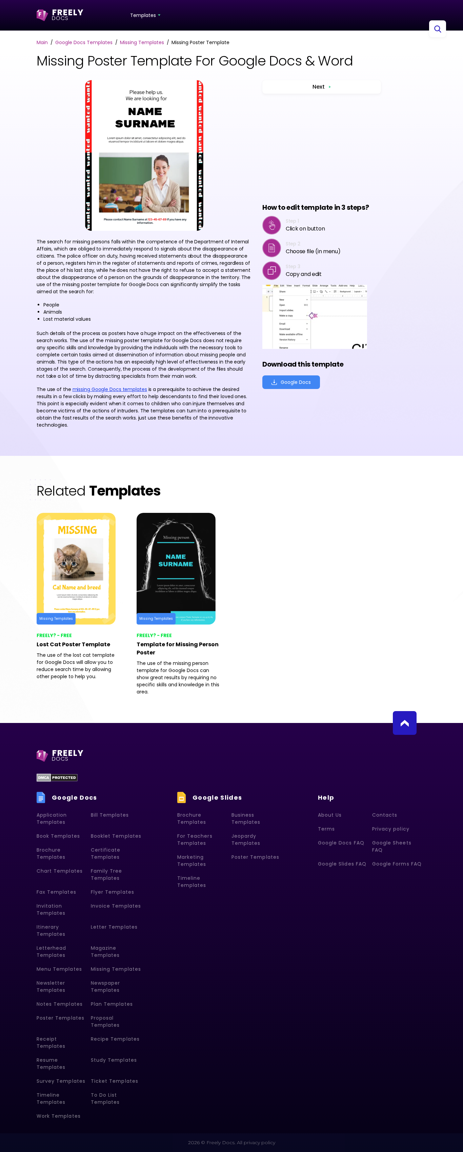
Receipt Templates (51, 1042)
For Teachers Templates (195, 840)
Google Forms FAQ (397, 863)
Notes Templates (60, 1004)
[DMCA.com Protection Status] (57, 778)
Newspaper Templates (105, 986)
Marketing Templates (191, 861)
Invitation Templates (51, 909)
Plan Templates (112, 1004)
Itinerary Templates (51, 930)
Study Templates (114, 1060)
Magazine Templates (105, 952)
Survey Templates (61, 1081)
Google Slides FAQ (342, 863)
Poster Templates (60, 1018)
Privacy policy (390, 828)
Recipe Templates (115, 1039)
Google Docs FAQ (341, 842)
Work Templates (59, 1116)
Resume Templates (51, 1064)
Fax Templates (56, 892)
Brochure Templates (51, 853)
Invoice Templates (116, 906)
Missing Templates (56, 618)
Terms (326, 828)
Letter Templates (114, 927)
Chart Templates (60, 871)
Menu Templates (59, 969)
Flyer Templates (112, 892)
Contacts (384, 815)
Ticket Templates (114, 1081)
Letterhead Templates (51, 952)
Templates (143, 15)
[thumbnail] (81, 569)
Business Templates (246, 818)
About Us (330, 815)
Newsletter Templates (51, 986)
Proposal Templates (105, 1021)
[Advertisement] (321, 148)
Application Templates (52, 818)
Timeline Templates (51, 1098)
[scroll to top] (405, 723)
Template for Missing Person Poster (178, 648)
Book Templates (58, 836)
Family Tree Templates (106, 874)
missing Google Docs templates (110, 389)
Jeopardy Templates (246, 840)
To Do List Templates (105, 1098)
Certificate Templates (106, 853)
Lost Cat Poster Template (73, 644)
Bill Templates (110, 815)
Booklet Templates (116, 836)
